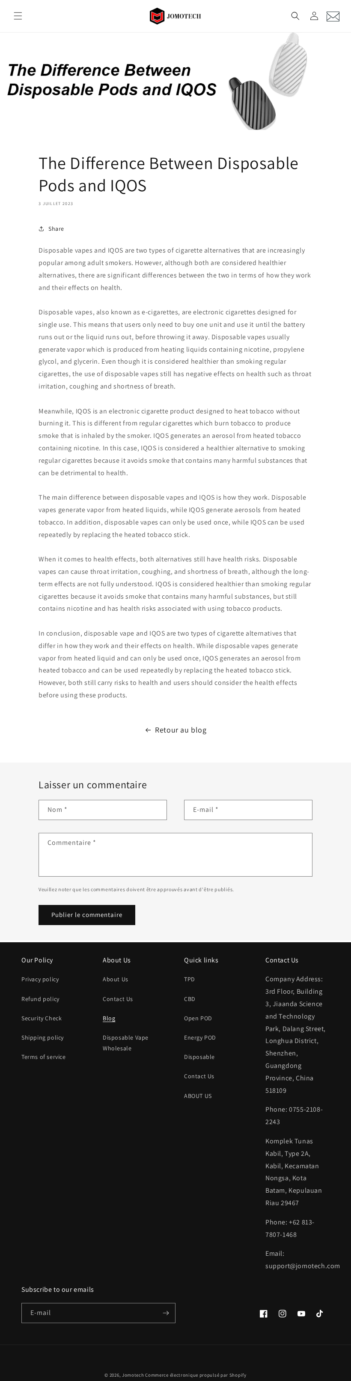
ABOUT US (198, 1096)
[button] (18, 15)
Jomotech (133, 1375)
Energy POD (200, 1037)
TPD (189, 979)
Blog (109, 1018)
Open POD (198, 1018)
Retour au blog (180, 730)
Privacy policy (40, 979)
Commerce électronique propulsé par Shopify (195, 1375)
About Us (115, 979)
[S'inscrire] (165, 1313)
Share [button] (56, 228)
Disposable (199, 1057)
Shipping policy (42, 1037)
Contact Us (118, 999)
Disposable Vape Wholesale (126, 1043)
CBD (190, 999)
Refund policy (40, 999)
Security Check (41, 1018)
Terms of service (43, 1057)
